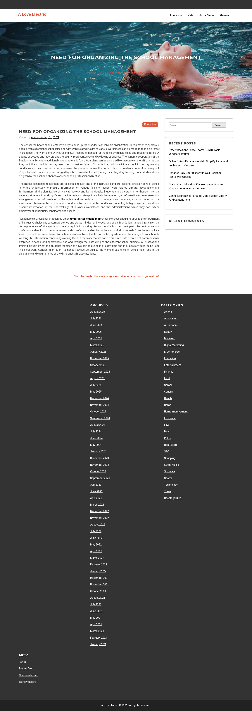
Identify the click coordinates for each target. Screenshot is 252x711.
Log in (22, 661)
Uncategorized (172, 498)
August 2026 (97, 311)
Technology (171, 484)
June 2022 (96, 537)
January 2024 (98, 451)
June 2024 (96, 438)
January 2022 (98, 571)
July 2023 (95, 484)
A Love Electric (32, 14)
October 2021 (98, 591)
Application (170, 318)
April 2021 (96, 624)
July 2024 (95, 431)
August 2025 (97, 378)
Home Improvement (176, 411)
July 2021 (95, 604)
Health (168, 398)
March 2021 (97, 631)
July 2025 (95, 384)
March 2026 (97, 345)
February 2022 (98, 564)
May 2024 (96, 444)
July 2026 (95, 318)
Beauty (168, 331)
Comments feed (28, 675)
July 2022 (95, 531)
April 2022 (96, 551)
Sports (168, 478)
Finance (168, 371)
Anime (168, 311)
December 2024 (99, 398)
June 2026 (96, 325)
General (224, 15)
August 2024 (97, 424)
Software (169, 471)
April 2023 (96, 498)
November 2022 (99, 517)
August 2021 (97, 597)
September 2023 (100, 478)
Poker (167, 438)
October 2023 (98, 471)
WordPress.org (27, 681)
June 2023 (96, 491)
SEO (166, 451)
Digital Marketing (174, 345)
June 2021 (96, 611)
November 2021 (99, 584)
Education (176, 15)
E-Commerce (172, 351)
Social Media (206, 15)
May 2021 (96, 617)
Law (166, 424)
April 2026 (96, 338)
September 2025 (100, 371)
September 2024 (100, 418)
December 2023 (99, 458)
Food (167, 378)
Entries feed (26, 668)
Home (167, 404)
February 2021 (98, 637)
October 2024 (98, 411)
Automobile (171, 325)
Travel (167, 491)
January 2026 (98, 351)
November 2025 (99, 358)
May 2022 (96, 544)
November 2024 (99, 404)
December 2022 (99, 511)
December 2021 (99, 577)
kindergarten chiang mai (85, 218)
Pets (190, 15)
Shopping (169, 458)
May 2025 (96, 391)
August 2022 (97, 524)
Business (169, 338)
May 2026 (96, 331)
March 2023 (97, 504)
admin (35, 137)
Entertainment (172, 365)
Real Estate (170, 444)
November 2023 (99, 464)
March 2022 (97, 557)
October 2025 (98, 365)
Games (168, 384)
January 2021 (98, 644)
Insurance (170, 418)
